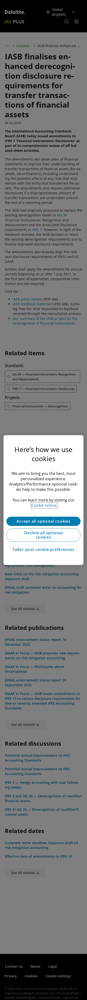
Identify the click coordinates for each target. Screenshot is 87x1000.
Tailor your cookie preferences (43, 549)
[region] (43, 500)
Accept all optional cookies (43, 521)
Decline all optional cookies (43, 535)
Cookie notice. (44, 505)
